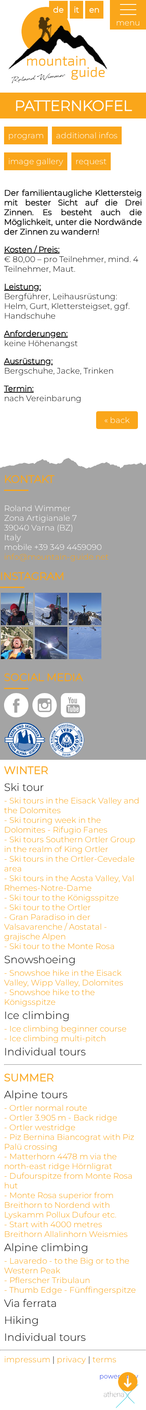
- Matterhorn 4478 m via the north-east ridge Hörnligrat (60, 1161)
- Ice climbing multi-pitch (55, 1038)
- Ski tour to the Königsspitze (61, 898)
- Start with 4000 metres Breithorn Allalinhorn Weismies (66, 1229)
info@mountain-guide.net (56, 557)
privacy (71, 1359)
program (26, 135)
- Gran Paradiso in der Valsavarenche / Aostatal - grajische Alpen (55, 926)
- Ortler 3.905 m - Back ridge (60, 1118)
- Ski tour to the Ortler (47, 907)
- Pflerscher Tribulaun (47, 1280)
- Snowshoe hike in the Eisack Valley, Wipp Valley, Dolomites (63, 977)
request (91, 161)
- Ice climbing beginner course (65, 1029)
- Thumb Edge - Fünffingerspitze (70, 1290)
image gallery (35, 161)
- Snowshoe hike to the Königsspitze (49, 997)
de (58, 10)
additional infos (87, 135)
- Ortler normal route (45, 1108)
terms (104, 1359)
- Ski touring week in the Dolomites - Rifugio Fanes (55, 825)
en (94, 10)
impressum (27, 1359)
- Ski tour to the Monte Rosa (59, 946)
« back (117, 420)
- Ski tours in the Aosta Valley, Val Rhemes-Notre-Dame (69, 883)
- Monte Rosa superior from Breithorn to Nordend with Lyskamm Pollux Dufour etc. (60, 1205)
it (76, 10)
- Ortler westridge (39, 1127)
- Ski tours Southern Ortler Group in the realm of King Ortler (69, 844)
